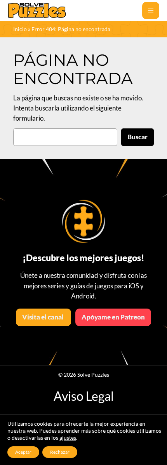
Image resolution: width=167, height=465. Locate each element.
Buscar (137, 137)
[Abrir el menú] (150, 10)
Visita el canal (43, 317)
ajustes (67, 437)
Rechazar (60, 452)
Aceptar (23, 452)
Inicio (20, 29)
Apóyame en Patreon (113, 317)
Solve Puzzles (93, 374)
